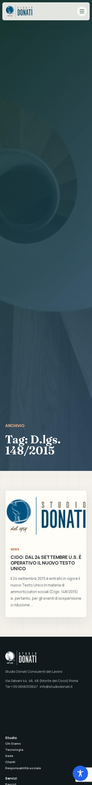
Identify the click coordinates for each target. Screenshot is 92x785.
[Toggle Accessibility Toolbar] (80, 773)
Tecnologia (14, 750)
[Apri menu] (82, 11)
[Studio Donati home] (19, 11)
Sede (9, 756)
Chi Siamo (13, 743)
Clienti (10, 762)
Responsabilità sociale (23, 768)
